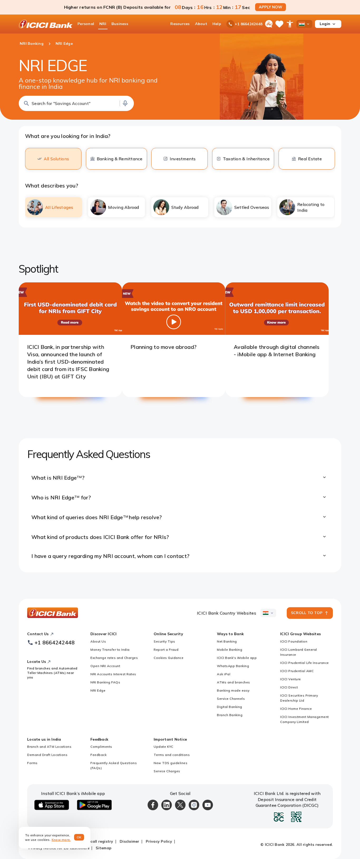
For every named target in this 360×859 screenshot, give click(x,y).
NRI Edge (97, 690)
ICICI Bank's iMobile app (237, 658)
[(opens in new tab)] (70, 333)
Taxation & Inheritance (246, 158)
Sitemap (103, 848)
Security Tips (164, 641)
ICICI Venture (290, 679)
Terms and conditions (172, 755)
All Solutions (56, 158)
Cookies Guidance (168, 658)
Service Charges (167, 771)
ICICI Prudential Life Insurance (304, 663)
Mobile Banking (229, 650)
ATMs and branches (233, 682)
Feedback (98, 755)
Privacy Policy (159, 841)
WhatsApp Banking (233, 666)
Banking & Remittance (120, 158)
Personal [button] (85, 23)
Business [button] (119, 23)
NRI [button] (102, 23)
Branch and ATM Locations (49, 747)
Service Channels (231, 699)
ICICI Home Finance (296, 709)
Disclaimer (129, 841)
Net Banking (227, 641)
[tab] (53, 207)
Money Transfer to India (110, 650)
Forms (32, 763)
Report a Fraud (166, 650)
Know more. (61, 840)
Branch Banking (229, 715)
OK (79, 837)
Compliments (101, 747)
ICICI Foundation (293, 641)
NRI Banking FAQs (105, 682)
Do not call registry (94, 841)
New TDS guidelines (170, 763)
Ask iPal (223, 674)
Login (325, 23)
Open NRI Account (105, 666)
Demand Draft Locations (47, 755)
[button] (76, 103)
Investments (183, 158)
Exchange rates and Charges (114, 658)
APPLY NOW (270, 7)
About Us (98, 641)
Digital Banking (229, 707)
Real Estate (310, 158)
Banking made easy (233, 690)
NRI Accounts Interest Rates (113, 674)
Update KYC (163, 747)
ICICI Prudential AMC (297, 671)
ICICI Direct (289, 687)
